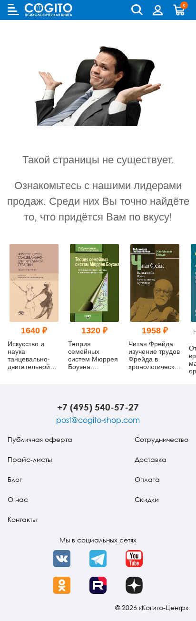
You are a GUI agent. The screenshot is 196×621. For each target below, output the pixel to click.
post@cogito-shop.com (98, 420)
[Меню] (13, 9)
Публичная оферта (40, 439)
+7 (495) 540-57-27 (98, 406)
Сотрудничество (161, 439)
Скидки (147, 499)
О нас (18, 499)
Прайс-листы (30, 459)
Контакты (22, 519)
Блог (15, 479)
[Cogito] (48, 9)
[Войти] (157, 10)
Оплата (147, 479)
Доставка (151, 459)
